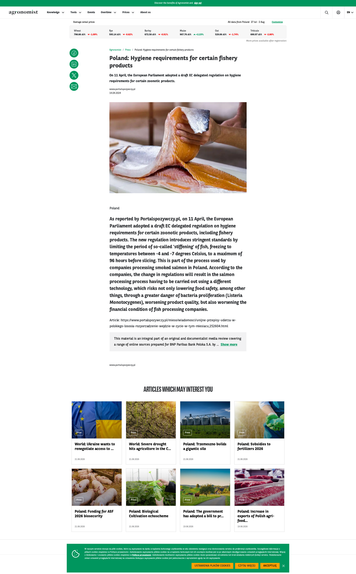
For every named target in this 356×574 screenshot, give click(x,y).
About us (145, 12)
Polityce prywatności (141, 555)
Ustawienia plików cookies (212, 566)
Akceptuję (270, 566)
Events (91, 12)
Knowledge (53, 12)
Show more (229, 344)
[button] (74, 53)
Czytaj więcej (247, 566)
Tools (73, 12)
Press (128, 50)
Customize (277, 22)
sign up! (198, 3)
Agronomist (115, 50)
